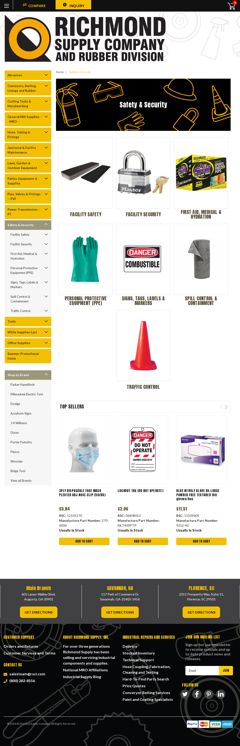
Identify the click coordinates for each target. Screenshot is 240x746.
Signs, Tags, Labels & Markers (24, 284)
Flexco (15, 452)
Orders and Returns (21, 646)
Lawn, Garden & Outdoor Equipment (22, 165)
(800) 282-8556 (21, 680)
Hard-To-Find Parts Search (146, 679)
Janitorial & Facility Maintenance (22, 150)
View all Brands (21, 480)
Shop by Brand (18, 375)
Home (60, 72)
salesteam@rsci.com (26, 674)
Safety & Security (21, 225)
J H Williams (19, 423)
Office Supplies (19, 343)
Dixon (15, 432)
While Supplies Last (22, 332)
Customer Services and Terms (30, 653)
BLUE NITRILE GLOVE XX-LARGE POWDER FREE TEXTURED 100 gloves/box (198, 495)
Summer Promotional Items (23, 356)
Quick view (84, 449)
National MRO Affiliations (85, 670)
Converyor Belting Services (146, 692)
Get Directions (38, 612)
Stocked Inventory (139, 653)
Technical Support (138, 660)
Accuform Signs (21, 413)
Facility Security (21, 244)
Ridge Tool (18, 471)
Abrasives (15, 75)
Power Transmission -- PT (24, 212)
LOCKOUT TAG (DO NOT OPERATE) (140, 491)
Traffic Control (20, 311)
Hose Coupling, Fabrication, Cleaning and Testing (147, 669)
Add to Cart (84, 541)
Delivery (130, 646)
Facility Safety (20, 234)
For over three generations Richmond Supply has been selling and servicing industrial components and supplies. (89, 654)
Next (226, 407)
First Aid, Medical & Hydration (24, 256)
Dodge (15, 404)
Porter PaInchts (21, 442)
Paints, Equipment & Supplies (22, 181)
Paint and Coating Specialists (148, 699)
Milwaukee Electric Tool (27, 394)
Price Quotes (134, 686)
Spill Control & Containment (20, 299)
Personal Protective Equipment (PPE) (24, 270)
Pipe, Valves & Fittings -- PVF (24, 196)
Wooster (17, 461)
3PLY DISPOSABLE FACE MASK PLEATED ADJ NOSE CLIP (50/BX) (82, 493)
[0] (228, 6)
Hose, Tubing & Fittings (19, 134)
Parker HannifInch (23, 384)
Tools (12, 321)
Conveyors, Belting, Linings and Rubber (22, 88)
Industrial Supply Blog (82, 676)
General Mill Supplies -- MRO (24, 119)
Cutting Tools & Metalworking (19, 103)
